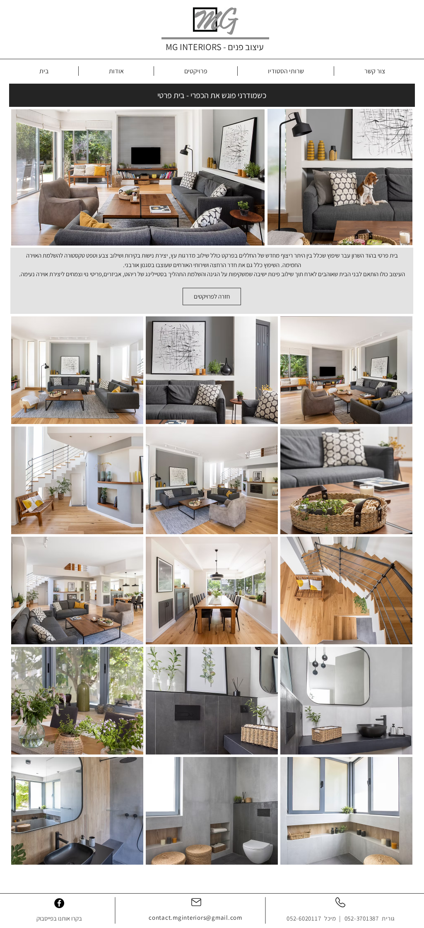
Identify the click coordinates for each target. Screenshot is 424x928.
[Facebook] (59, 903)
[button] (77, 370)
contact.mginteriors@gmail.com (195, 917)
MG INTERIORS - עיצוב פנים (215, 47)
